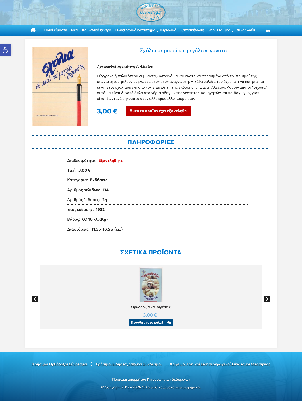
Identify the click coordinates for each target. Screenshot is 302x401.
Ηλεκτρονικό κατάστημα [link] (135, 30)
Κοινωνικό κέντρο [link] (96, 30)
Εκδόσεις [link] (98, 179)
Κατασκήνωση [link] (192, 30)
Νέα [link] (74, 30)
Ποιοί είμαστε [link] (55, 30)
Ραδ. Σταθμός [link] (219, 30)
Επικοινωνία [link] (245, 30)
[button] (35, 299)
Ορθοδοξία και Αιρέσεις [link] (151, 307)
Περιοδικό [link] (168, 30)
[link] (5, 50)
